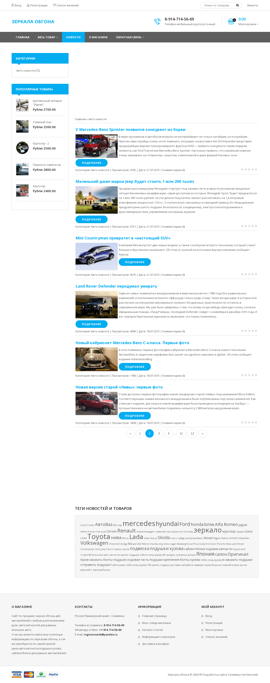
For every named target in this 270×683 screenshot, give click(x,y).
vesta (146, 538)
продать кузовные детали (181, 554)
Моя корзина (214, 630)
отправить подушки (95, 564)
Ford (185, 523)
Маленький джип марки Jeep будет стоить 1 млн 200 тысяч (135, 181)
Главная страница (154, 616)
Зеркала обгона (178, 674)
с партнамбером (100, 569)
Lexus (248, 531)
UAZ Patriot (143, 543)
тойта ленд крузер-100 (138, 565)
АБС (115, 525)
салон (221, 554)
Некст (109, 549)
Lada (136, 536)
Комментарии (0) (173, 170)
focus (190, 543)
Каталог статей (152, 630)
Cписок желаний (216, 637)
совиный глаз (163, 531)
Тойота (115, 565)
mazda (154, 543)
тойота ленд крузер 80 (152, 554)
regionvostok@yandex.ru (100, 634)
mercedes (139, 523)
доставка (176, 565)
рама (122, 565)
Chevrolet (114, 543)
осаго (173, 538)
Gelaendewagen (145, 531)
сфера (240, 531)
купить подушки (161, 565)
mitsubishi (243, 538)
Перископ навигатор (47, 165)
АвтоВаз (103, 524)
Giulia (202, 543)
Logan (173, 543)
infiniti (83, 531)
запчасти (225, 549)
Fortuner (211, 543)
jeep (103, 549)
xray (160, 543)
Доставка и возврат (155, 644)
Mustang (181, 543)
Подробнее (91, 163)
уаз (134, 543)
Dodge (124, 543)
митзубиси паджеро (192, 565)
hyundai (167, 523)
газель (117, 549)
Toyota (98, 536)
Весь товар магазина (156, 623)
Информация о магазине (158, 637)
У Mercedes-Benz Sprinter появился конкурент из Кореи (130, 129)
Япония (205, 553)
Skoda (164, 537)
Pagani (216, 538)
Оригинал (238, 554)
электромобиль (194, 538)
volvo (166, 543)
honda (197, 524)
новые (235, 565)
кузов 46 (209, 565)
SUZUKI (233, 538)
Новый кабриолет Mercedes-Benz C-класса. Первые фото (132, 342)
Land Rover (238, 543)
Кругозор (39, 186)
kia (130, 543)
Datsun (225, 538)
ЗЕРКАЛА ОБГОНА (33, 21)
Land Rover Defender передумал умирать (116, 286)
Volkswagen (94, 542)
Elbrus (125, 538)
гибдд (181, 538)
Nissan (208, 538)
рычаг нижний (223, 565)
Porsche (221, 543)
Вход (17, 5)
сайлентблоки (194, 549)
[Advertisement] (166, 82)
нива (116, 537)
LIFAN (83, 538)
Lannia (125, 549)
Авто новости (100, 170)
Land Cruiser (87, 525)
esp (120, 525)
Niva (228, 543)
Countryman (87, 549)
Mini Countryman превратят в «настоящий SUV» (123, 237)
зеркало (208, 530)
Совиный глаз (42, 122)
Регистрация (38, 5)
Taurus (153, 538)
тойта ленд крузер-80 (213, 559)
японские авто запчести (106, 554)
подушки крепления (164, 559)
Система (188, 531)
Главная (80, 119)
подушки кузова (167, 548)
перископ (177, 531)
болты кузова (190, 559)
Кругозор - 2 (41, 143)
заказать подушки (238, 559)
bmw (209, 524)
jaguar (242, 525)
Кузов (84, 559)
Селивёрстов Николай (243, 674)
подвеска (139, 548)
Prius (195, 543)
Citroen (112, 531)
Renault (126, 530)
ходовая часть (138, 559)
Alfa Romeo (226, 524)
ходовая (212, 549)
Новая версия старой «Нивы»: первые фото (119, 387)
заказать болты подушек (108, 559)
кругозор (229, 531)
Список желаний (67, 5)
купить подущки (130, 554)
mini (97, 549)
